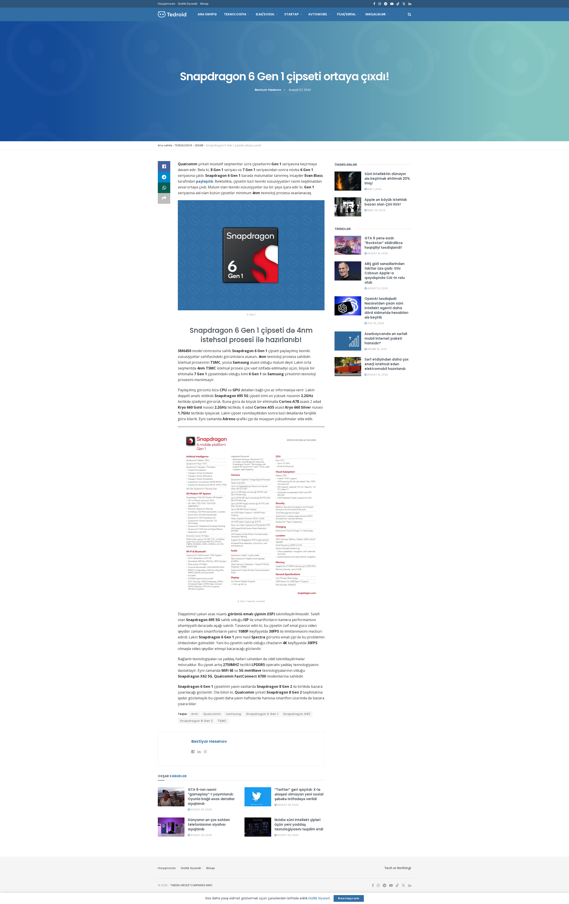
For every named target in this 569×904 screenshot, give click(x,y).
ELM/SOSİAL (265, 14)
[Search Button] (409, 14)
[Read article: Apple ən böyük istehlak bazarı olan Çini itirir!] (348, 206)
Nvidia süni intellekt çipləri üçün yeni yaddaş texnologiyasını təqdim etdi (298, 824)
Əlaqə (204, 4)
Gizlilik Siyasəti (187, 4)
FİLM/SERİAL (346, 14)
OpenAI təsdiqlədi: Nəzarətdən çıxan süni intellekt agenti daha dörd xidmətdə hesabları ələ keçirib (386, 308)
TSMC (222, 721)
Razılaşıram (348, 898)
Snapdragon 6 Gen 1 (262, 714)
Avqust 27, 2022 (300, 90)
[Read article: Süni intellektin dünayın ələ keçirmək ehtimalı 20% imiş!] (348, 181)
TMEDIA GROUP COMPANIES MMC (191, 885)
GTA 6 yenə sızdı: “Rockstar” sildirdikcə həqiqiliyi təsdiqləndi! (384, 243)
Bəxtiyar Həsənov (268, 90)
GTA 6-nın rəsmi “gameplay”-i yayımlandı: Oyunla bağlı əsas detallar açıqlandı (211, 796)
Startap (291, 14)
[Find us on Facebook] (374, 4)
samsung (233, 714)
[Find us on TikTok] (398, 4)
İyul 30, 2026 (375, 323)
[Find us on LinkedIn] (410, 4)
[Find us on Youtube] (391, 4)
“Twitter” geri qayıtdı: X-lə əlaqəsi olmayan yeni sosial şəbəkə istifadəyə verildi (298, 794)
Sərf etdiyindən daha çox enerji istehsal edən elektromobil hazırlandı (387, 364)
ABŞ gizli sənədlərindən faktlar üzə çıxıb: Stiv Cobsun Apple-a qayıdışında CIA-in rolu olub (385, 273)
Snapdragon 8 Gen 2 (196, 721)
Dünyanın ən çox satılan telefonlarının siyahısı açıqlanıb (209, 824)
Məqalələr (375, 14)
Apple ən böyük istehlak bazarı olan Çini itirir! (386, 202)
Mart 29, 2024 (376, 210)
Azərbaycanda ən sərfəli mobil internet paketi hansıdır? (386, 338)
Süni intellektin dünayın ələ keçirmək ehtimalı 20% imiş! (387, 179)
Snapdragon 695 (296, 714)
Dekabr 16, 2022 (377, 349)
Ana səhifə (165, 145)
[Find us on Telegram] (385, 4)
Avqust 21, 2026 (377, 288)
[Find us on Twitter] (403, 4)
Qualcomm (212, 714)
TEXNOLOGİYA (235, 14)
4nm (194, 714)
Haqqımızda (166, 4)
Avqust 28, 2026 (201, 809)
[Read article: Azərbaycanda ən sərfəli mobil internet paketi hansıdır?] (348, 341)
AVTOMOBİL (317, 14)
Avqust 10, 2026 (377, 374)
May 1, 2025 (374, 189)
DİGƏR (199, 145)
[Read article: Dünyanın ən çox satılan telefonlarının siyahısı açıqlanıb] (171, 827)
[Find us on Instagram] (379, 4)
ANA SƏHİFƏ (207, 14)
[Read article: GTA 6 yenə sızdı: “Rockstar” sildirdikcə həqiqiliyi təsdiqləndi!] (348, 245)
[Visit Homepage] (172, 14)
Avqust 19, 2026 (377, 253)
